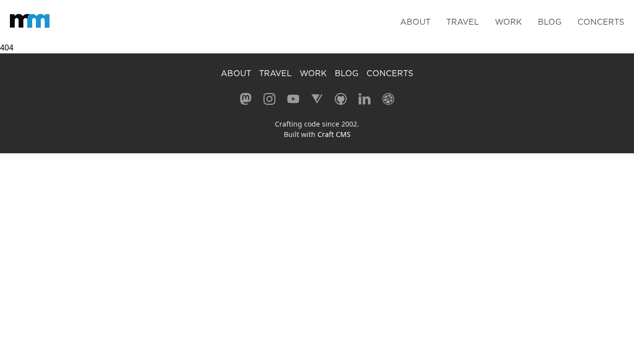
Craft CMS (334, 134)
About (415, 21)
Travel (462, 21)
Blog (550, 21)
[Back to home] (30, 21)
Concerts (601, 21)
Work (508, 21)
